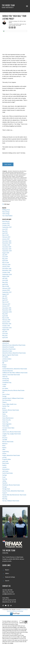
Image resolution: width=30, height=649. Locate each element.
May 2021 (4, 231)
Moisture (5, 192)
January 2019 (6, 266)
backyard (4, 176)
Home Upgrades (8, 188)
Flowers (14, 184)
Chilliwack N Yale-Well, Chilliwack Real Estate (14, 372)
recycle (12, 194)
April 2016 (5, 316)
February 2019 (6, 264)
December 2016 (6, 308)
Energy (11, 183)
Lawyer (9, 190)
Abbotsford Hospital (10, 172)
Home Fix (7, 186)
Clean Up (4, 180)
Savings (11, 196)
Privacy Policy (24, 609)
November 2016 (6, 310)
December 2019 (6, 247)
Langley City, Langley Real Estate (11, 434)
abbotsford (16, 24)
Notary (11, 192)
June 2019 (5, 256)
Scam (15, 196)
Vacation (16, 200)
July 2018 (4, 278)
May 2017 (4, 298)
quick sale (24, 193)
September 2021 (7, 227)
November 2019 (6, 249)
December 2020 (6, 241)
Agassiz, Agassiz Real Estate (7, 175)
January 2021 (6, 239)
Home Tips (5, 422)
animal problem (22, 175)
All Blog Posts (6, 210)
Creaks (25, 180)
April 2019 (5, 260)
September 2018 (7, 274)
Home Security (21, 186)
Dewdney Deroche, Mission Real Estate (18, 181)
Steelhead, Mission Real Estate (9, 197)
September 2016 (7, 312)
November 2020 (6, 243)
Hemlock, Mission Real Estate (17, 185)
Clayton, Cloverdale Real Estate (20, 179)
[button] (3, 605)
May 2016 (5, 314)
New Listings (6, 212)
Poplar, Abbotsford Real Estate (11, 455)
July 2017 (4, 296)
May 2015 (4, 335)
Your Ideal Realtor (7, 215)
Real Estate (4, 194)
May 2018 (5, 282)
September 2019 (7, 251)
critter (3, 181)
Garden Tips (4, 185)
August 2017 (5, 294)
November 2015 (6, 323)
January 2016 (6, 322)
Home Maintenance (14, 186)
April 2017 (5, 300)
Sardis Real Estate (6, 196)
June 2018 (5, 280)
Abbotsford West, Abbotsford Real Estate (18, 173)
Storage (17, 197)
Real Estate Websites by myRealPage (15, 611)
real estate (18, 25)
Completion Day (20, 180)
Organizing (18, 192)
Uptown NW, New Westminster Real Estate (14, 495)
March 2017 (5, 302)
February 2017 (6, 304)
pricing (13, 25)
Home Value (14, 188)
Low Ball (17, 190)
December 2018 (6, 268)
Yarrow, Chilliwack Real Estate (10, 501)
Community (14, 180)
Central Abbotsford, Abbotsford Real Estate (14, 368)
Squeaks (25, 196)
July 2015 (4, 331)
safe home (23, 194)
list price (13, 190)
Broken (10, 176)
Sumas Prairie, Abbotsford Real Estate (9, 198)
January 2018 (6, 290)
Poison (22, 192)
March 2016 (5, 318)
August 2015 (5, 329)
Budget (13, 176)
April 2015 (5, 337)
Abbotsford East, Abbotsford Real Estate (13, 345)
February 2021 (6, 237)
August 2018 (5, 276)
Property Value (19, 193)
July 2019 (4, 255)
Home (3, 186)
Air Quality (16, 175)
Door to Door (7, 183)
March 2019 (5, 262)
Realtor (9, 194)
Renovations (17, 194)
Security (18, 196)
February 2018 (6, 288)
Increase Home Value (21, 188)
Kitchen (3, 189)
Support (19, 198)
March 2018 (5, 286)
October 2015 (6, 325)
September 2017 (7, 292)
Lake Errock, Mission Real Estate (12, 189)
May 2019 (5, 258)
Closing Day (9, 180)
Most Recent (5, 221)
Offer (15, 192)
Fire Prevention (9, 184)
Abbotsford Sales (5, 173)
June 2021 (5, 229)
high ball (22, 24)
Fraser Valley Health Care (21, 184)
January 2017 (6, 306)
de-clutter (8, 181)
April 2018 (5, 284)
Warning (20, 200)
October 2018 (6, 272)
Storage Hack (22, 197)
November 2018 (6, 270)
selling (22, 196)
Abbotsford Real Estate (19, 172)
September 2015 (7, 327)
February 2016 (6, 320)
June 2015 (5, 333)
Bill (7, 176)
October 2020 (6, 245)
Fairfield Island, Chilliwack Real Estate (13, 398)
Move (8, 192)
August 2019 (5, 253)
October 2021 (6, 225)
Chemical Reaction (16, 177)
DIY (3, 183)
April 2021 (5, 233)
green (9, 185)
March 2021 (5, 235)
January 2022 (6, 223)
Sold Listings (6, 213)
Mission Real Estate (23, 190)
